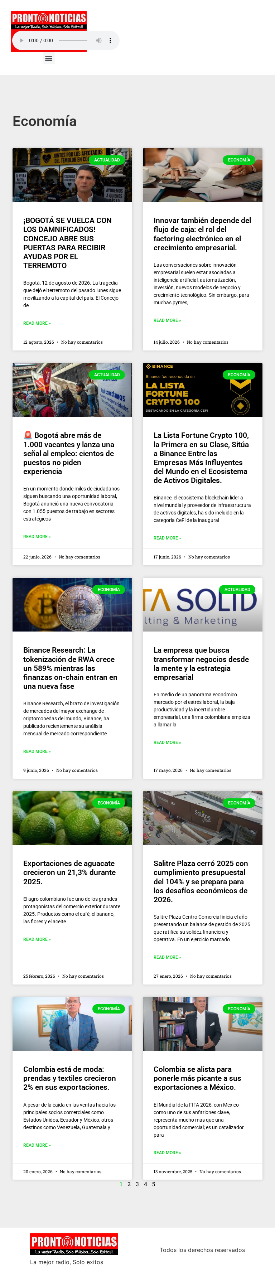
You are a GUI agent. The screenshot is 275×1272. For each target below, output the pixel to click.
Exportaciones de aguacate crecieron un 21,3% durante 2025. (69, 872)
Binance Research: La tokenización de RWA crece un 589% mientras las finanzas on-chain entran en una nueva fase (70, 668)
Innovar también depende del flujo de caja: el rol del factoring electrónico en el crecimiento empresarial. (202, 234)
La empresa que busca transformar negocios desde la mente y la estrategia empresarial (201, 664)
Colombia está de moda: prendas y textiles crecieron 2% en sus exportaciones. (69, 1078)
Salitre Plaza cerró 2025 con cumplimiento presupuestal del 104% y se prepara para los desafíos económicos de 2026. (201, 881)
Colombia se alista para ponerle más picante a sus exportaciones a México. (197, 1078)
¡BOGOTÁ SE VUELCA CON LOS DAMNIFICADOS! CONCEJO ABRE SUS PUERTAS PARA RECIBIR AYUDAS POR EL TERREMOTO (67, 243)
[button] (49, 58)
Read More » (37, 323)
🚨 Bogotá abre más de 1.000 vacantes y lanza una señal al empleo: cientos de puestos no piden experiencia (68, 453)
